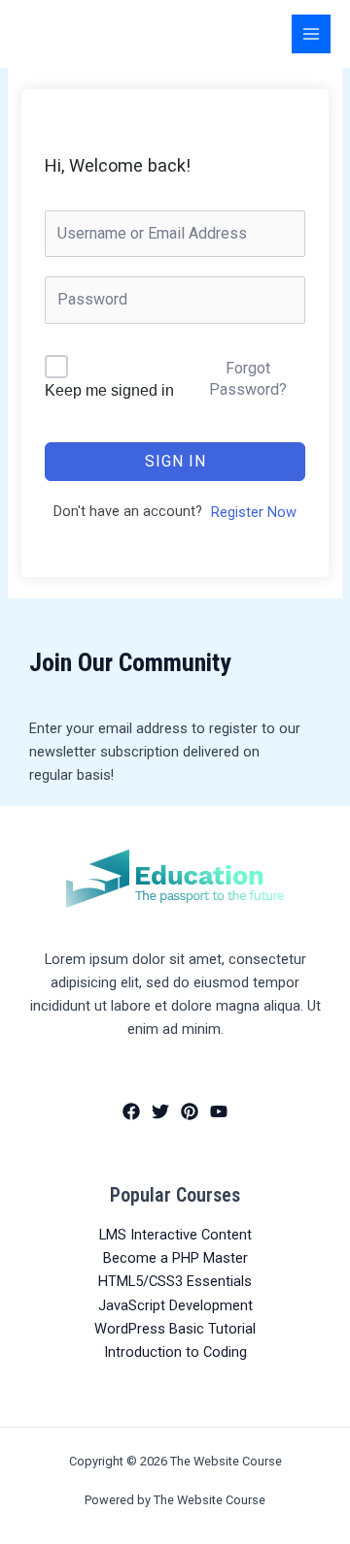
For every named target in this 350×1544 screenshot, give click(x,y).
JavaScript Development (175, 1305)
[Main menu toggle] (311, 34)
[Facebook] (131, 1111)
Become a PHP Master (175, 1258)
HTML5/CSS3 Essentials (175, 1281)
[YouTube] (219, 1111)
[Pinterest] (189, 1111)
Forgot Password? (248, 379)
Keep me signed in (109, 390)
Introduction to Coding (175, 1352)
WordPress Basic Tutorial (175, 1328)
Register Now (254, 512)
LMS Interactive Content (175, 1234)
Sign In (175, 461)
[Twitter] (160, 1111)
